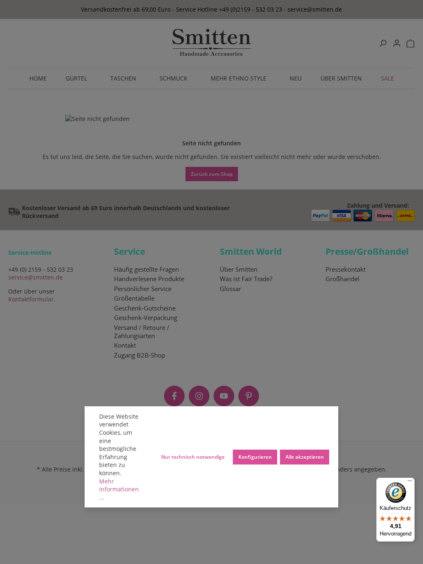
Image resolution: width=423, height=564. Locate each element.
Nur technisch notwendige (193, 456)
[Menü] (410, 483)
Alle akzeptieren (304, 456)
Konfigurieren (255, 456)
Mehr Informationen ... (119, 489)
